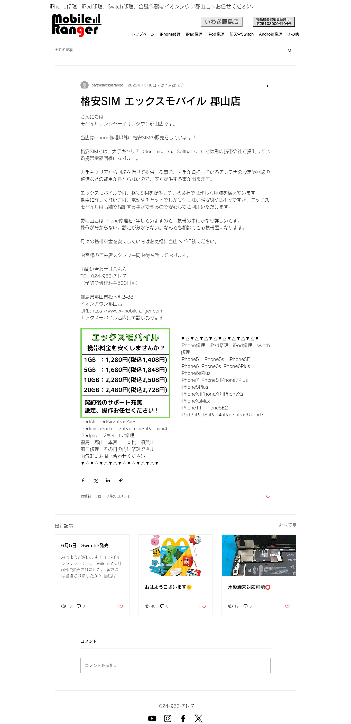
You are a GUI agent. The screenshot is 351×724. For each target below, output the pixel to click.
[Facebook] (183, 718)
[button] (289, 50)
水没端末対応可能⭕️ (249, 587)
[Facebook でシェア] (82, 480)
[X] (198, 718)
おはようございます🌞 (168, 587)
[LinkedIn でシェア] (108, 480)
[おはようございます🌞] (175, 555)
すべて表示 (287, 525)
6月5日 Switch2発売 (85, 545)
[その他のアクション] (267, 85)
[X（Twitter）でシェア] (95, 480)
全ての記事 (64, 50)
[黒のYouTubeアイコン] (152, 718)
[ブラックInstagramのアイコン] (168, 718)
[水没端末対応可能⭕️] (259, 555)
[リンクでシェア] (120, 480)
